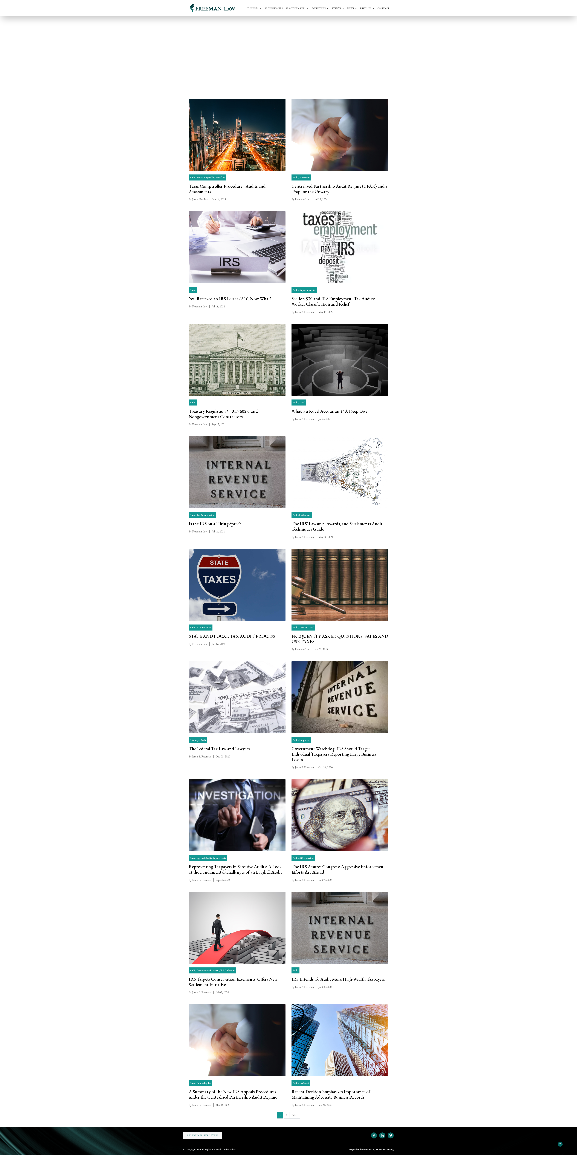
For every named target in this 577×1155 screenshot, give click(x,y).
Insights (365, 8)
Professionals (274, 8)
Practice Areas (295, 8)
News (350, 8)
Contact (383, 8)
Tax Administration (206, 515)
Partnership (304, 177)
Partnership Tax (204, 1082)
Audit (200, 43)
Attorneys (194, 740)
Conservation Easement (208, 970)
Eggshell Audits (204, 857)
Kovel (302, 402)
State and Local (204, 627)
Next (295, 1115)
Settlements (304, 515)
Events (336, 8)
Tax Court (304, 1082)
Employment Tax (307, 289)
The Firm (252, 8)
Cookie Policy (228, 1149)
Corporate (304, 740)
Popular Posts (219, 857)
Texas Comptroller (205, 177)
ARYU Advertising (384, 1149)
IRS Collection (306, 857)
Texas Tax (220, 177)
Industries (319, 8)
